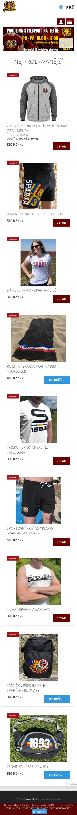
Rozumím (39, 812)
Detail (61, 146)
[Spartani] (9, 5)
